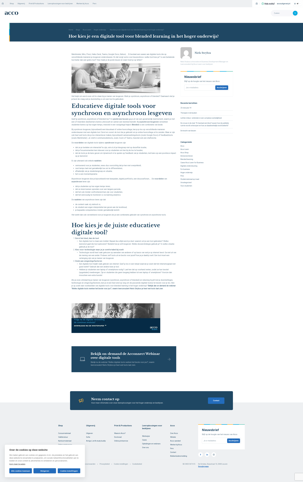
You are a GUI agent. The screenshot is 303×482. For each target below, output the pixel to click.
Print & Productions (36, 4)
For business (185, 169)
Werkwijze (146, 436)
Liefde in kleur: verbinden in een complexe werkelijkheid (201, 118)
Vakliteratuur (63, 437)
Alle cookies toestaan (20, 471)
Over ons (145, 447)
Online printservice (121, 441)
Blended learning (186, 159)
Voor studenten (186, 186)
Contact (216, 400)
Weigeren (44, 471)
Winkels (173, 437)
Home (71, 30)
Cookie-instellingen (121, 464)
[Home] (2, 3)
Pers (94, 4)
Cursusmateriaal (64, 433)
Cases (144, 440)
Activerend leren (186, 156)
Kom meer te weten (17, 464)
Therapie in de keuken (188, 113)
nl (297, 4)
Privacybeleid (105, 464)
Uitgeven (89, 433)
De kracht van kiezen (188, 131)
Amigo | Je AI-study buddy (96, 441)
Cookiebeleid (137, 464)
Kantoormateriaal (64, 441)
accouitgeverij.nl (283, 3)
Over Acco (174, 433)
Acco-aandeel (175, 441)
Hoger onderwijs (100, 30)
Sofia (88, 437)
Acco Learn (87, 30)
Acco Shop (184, 153)
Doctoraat (118, 437)
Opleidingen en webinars (151, 444)
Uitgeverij (21, 4)
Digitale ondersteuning (188, 166)
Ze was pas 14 (185, 108)
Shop (12, 4)
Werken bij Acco (82, 4)
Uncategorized (186, 182)
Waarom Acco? (120, 433)
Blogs (78, 30)
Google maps (203, 466)
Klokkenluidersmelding (178, 456)
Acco (182, 146)
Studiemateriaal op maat (189, 179)
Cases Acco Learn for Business (192, 163)
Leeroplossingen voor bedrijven (60, 4)
